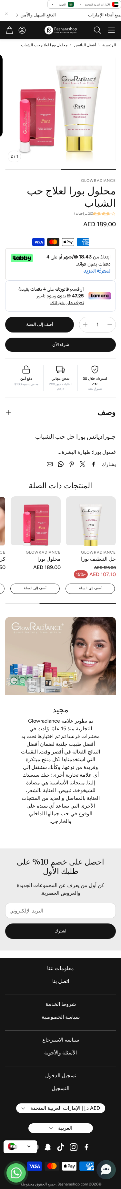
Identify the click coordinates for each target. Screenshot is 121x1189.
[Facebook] (93, 464)
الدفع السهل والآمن (44, 15)
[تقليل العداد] (110, 324)
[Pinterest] (72, 464)
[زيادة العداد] (85, 324)
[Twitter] (83, 464)
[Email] (50, 464)
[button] (111, 30)
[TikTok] (61, 1147)
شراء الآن (60, 344)
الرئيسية (109, 45)
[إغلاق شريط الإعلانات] (6, 14)
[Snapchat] (48, 1147)
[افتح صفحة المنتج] (91, 521)
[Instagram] (73, 1147)
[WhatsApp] (61, 464)
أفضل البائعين (85, 45)
